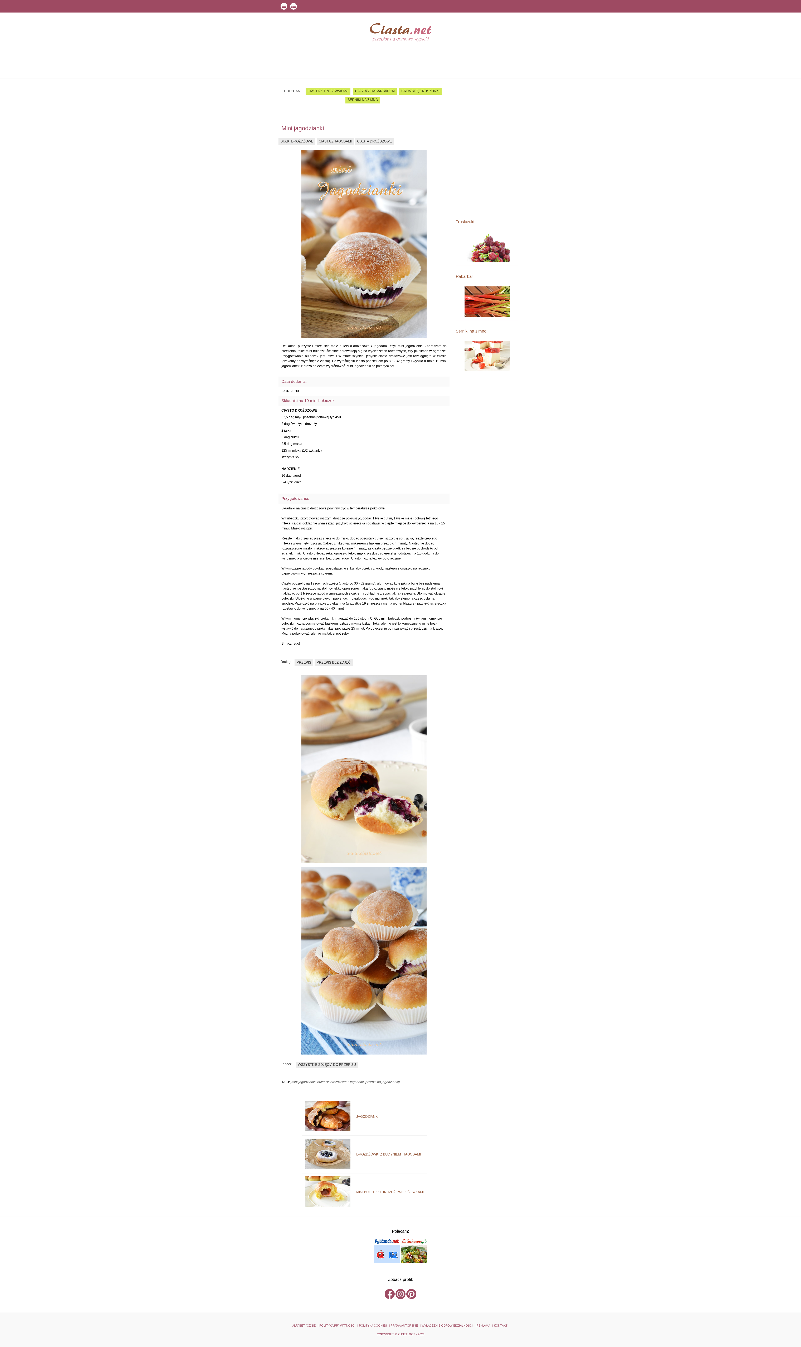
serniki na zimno (363, 100)
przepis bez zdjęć (334, 662)
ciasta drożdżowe (374, 141)
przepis (304, 662)
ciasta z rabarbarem (375, 91)
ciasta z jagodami (335, 141)
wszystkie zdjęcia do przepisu (327, 1064)
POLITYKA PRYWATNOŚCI (337, 1325)
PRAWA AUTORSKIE (404, 1325)
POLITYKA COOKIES (373, 1325)
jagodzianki (367, 1116)
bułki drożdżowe (297, 141)
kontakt (501, 1325)
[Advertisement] (487, 148)
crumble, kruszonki (420, 91)
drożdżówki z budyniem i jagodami (388, 1154)
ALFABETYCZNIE (304, 1325)
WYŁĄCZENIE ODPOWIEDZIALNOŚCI (447, 1325)
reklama (483, 1325)
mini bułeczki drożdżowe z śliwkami (390, 1192)
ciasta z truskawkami (328, 91)
